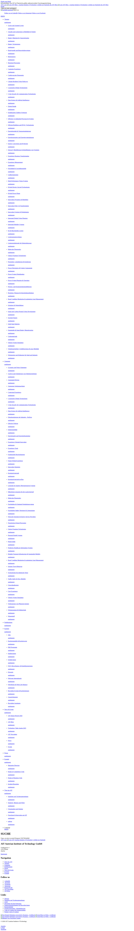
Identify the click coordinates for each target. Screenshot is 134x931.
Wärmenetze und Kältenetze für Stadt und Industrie (22, 355)
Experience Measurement (15, 162)
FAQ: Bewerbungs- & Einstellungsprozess (20, 666)
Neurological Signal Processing (17, 523)
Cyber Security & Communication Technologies (22, 94)
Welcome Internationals (15, 678)
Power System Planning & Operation (18, 280)
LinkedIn (7, 881)
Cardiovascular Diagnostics (16, 75)
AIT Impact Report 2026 (15, 715)
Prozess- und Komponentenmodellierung (20, 286)
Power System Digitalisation (16, 274)
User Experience (13, 591)
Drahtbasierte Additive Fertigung (17, 112)
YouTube (7, 882)
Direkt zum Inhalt (6, 1)
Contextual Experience (14, 392)
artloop (10, 821)
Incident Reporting (13, 784)
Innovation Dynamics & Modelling (18, 199)
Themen (6, 863)
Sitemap (6, 898)
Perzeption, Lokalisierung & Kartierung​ (19, 262)
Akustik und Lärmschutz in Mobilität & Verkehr (22, 32)
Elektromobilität (12, 429)
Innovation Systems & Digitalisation (18, 212)
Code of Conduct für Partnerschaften (15, 910)
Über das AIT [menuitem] (8, 790)
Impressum (4, 854)
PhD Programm (12, 647)
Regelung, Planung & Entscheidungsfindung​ (21, 293)
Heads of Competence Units (16, 771)
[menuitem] (68, 22)
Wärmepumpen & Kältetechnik (17, 610)
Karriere (6, 871)
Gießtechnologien (13, 175)
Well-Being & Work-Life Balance (17, 684)
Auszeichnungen (13, 697)
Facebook (7, 884)
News (9, 740)
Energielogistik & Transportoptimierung (19, 131)
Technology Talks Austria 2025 (17, 728)
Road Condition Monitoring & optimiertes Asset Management (25, 299)
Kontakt (6, 873)
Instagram (7, 886)
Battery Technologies (14, 44)
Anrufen (3, 926)
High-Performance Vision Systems (18, 181)
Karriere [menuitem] (6, 628)
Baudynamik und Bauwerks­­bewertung (19, 50)
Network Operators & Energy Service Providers (22, 517)
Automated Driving (13, 380)
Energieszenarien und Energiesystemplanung (21, 137)
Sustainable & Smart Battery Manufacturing (20, 330)
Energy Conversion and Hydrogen (18, 143)
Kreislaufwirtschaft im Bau (16, 479)
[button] (2, 6)
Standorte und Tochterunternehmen (18, 796)
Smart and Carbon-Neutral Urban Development (21, 311)
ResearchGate (8, 887)
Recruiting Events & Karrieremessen (18, 691)
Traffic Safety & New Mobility (17, 579)
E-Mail (3, 928)
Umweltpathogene (13, 585)
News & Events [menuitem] (8, 709)
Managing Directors (14, 765)
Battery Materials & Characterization (18, 38)
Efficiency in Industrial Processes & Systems (21, 119)
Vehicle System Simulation (15, 342)
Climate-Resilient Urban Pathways (18, 81)
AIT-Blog (7, 891)
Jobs (9, 635)
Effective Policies (13, 423)
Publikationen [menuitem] (8, 622)
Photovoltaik (11, 541)
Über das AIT (8, 862)
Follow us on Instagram (25, 13)
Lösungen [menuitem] (7, 361)
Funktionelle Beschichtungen (16, 454)
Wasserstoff (11, 616)
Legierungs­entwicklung (15, 237)
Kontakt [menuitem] (6, 759)
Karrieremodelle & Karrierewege (17, 641)
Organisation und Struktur (15, 809)
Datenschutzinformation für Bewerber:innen (17, 905)
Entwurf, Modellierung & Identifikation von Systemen (23, 150)
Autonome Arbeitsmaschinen (16, 386)
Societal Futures (12, 318)
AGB (6, 902)
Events (10, 747)
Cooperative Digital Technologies (17, 88)
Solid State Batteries (14, 324)
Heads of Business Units (15, 778)
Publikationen (8, 867)
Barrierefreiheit (8, 907)
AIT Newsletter (12, 734)
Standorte (3, 929)
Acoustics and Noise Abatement (17, 367)
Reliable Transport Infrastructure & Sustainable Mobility (24, 554)
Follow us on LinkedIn (11, 13)
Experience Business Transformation (18, 156)
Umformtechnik (12, 336)
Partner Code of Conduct (11, 912)
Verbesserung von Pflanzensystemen (18, 604)
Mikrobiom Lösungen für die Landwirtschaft (21, 492)
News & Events (8, 870)
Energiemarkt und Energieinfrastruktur (19, 436)
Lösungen (7, 865)
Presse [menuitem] (6, 753)
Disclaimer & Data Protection (12, 903)
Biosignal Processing (14, 63)
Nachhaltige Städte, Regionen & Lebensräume (21, 510)
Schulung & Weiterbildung (15, 305)
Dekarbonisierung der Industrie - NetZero (20, 417)
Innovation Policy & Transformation (18, 206)
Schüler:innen (12, 660)
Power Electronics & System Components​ (20, 268)
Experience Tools (13, 448)
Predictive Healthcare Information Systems (20, 548)
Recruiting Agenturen (14, 703)
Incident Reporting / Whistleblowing (14, 908)
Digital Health (12, 106)
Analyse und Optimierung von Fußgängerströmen (22, 374)
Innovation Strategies (14, 467)
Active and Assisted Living (16, 25)
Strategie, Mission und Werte (16, 803)
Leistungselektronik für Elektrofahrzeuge (20, 243)
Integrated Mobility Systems (16, 224)
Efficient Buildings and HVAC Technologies (21, 125)
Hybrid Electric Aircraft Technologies (19, 187)
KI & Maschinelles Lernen (15, 231)
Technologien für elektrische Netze (18, 572)
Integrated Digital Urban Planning (18, 218)
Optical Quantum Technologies (17, 255)
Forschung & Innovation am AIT (17, 815)
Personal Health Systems (15, 535)
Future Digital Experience (15, 461)
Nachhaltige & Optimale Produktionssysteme (21, 504)
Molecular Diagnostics (14, 249)
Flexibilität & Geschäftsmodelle (17, 168)
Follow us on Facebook (38, 13)
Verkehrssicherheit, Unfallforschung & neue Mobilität (23, 349)
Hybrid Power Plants (14, 193)
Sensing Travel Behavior (15, 566)
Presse (6, 868)
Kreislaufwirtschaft (13, 473)
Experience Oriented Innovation (17, 442)
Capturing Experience (14, 69)
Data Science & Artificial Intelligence (18, 100)
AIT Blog (11, 722)
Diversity (10, 672)
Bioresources (11, 56)
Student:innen (12, 653)
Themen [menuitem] (6, 19)
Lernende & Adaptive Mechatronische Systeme (21, 485)
